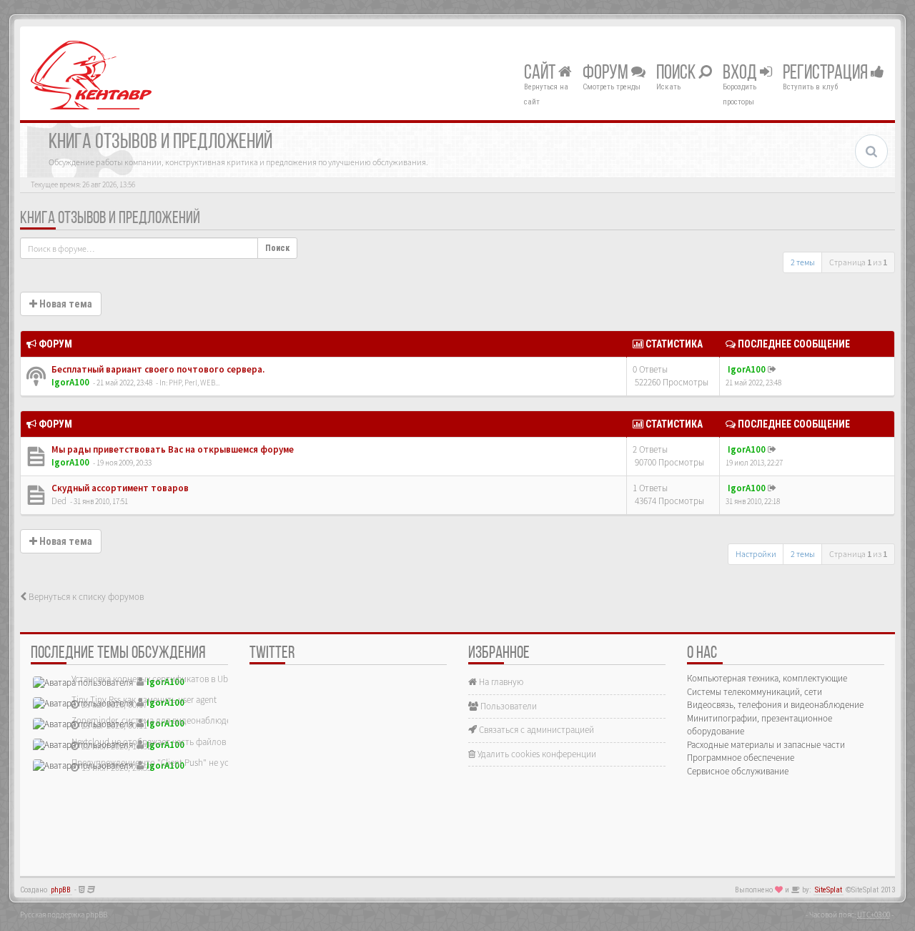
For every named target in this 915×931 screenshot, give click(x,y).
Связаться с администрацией (535, 730)
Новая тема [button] (64, 304)
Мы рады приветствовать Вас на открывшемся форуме (171, 449)
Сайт (541, 74)
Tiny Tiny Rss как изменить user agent (144, 700)
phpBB (61, 890)
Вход (741, 74)
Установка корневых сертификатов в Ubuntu (158, 679)
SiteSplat (828, 890)
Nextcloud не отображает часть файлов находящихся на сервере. (198, 742)
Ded (58, 501)
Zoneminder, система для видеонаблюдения (158, 720)
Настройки (756, 553)
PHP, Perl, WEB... (194, 383)
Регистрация (827, 74)
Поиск (677, 74)
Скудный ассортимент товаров (119, 488)
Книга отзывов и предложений (110, 218)
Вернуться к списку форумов (85, 597)
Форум (607, 74)
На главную (500, 682)
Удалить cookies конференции (535, 754)
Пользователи (507, 706)
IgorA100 (70, 382)
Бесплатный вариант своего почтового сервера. (156, 369)
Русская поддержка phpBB (63, 915)
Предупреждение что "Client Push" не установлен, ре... (178, 763)
